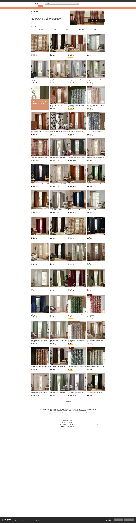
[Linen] (70, 108)
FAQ (127, 0)
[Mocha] (73, 55)
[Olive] (90, 108)
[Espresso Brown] (54, 108)
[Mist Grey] (68, 264)
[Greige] (53, 238)
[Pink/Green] (36, 55)
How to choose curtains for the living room (67, 424)
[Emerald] (87, 134)
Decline (128, 519)
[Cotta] (53, 108)
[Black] (87, 55)
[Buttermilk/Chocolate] (33, 55)
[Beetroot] (50, 55)
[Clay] (50, 134)
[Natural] (34, 55)
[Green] (71, 55)
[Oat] (88, 108)
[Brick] (70, 134)
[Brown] (51, 55)
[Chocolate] (36, 82)
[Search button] (78, 3)
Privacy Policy (47, 520)
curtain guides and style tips (87, 412)
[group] (41, 30)
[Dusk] (51, 134)
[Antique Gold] (31, 316)
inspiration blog (74, 412)
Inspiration (129, 0)
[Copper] (33, 186)
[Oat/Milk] (53, 82)
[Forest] (88, 212)
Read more (33, 23)
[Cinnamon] (70, 55)
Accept (118, 519)
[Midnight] (88, 134)
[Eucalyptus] (54, 55)
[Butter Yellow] (51, 82)
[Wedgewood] (73, 108)
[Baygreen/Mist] (31, 55)
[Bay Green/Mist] (50, 82)
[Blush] (70, 82)
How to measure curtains (67, 420)
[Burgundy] (33, 134)
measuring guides (56, 413)
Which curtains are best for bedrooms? (67, 426)
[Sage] (71, 108)
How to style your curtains (67, 428)
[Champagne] (31, 212)
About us (124, 0)
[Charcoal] (53, 55)
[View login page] (99, 3)
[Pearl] (91, 212)
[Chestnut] (87, 108)
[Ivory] (36, 186)
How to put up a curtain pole (67, 422)
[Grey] (36, 316)
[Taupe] (90, 134)
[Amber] (68, 108)
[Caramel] (34, 134)
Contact (133, 0)
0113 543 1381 (5, 0)
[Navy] (54, 238)
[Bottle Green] (33, 82)
